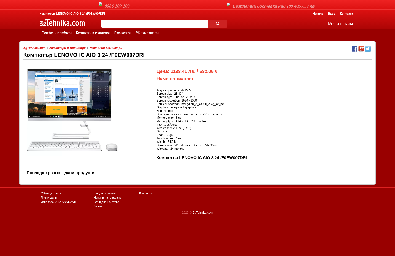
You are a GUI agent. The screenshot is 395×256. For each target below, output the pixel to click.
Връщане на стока (106, 202)
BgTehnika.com (202, 212)
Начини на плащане (107, 197)
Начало (318, 13)
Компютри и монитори (93, 32)
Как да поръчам (105, 193)
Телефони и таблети (57, 32)
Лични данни (49, 197)
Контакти (346, 13)
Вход (331, 13)
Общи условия (51, 193)
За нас (98, 206)
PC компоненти (147, 32)
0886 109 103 (117, 6)
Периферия (122, 32)
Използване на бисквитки (58, 202)
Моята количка (340, 24)
